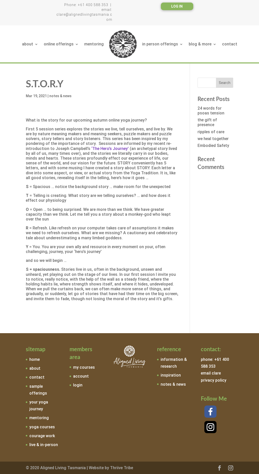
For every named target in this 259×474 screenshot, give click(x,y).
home (34, 359)
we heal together (213, 138)
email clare (211, 373)
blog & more (200, 44)
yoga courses (42, 427)
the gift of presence (207, 122)
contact (229, 44)
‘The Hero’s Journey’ (110, 148)
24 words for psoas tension (211, 110)
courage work (42, 435)
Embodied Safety (213, 145)
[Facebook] (210, 411)
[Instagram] (210, 427)
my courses (84, 367)
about (27, 44)
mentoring (94, 44)
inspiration (171, 375)
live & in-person (43, 444)
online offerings (59, 44)
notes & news (60, 96)
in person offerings (160, 44)
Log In (177, 6)
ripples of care (211, 131)
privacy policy (213, 380)
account (81, 376)
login (77, 385)
